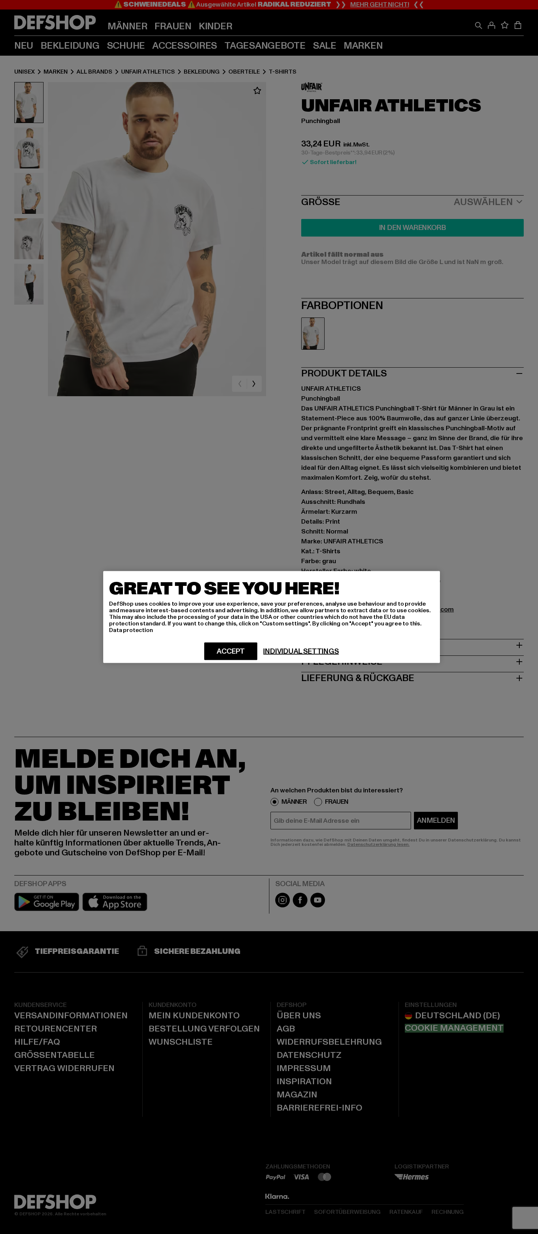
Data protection (131, 630)
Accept (231, 651)
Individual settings (301, 651)
